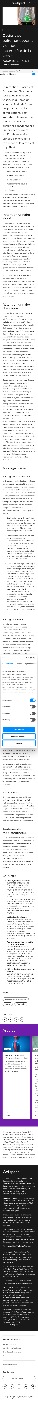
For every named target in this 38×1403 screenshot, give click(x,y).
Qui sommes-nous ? (10, 1344)
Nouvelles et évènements (12, 1352)
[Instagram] (33, 1386)
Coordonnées (8, 1372)
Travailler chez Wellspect (12, 1348)
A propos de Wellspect (12, 1339)
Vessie (7, 1004)
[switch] (33, 706)
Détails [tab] (19, 664)
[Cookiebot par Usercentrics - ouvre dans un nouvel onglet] (27, 658)
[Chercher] (30, 3)
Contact (5, 1356)
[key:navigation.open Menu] (4, 3)
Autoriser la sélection (19, 736)
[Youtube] (26, 1386)
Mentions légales (10, 1364)
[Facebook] (5, 1019)
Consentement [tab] (7, 664)
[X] (16, 1019)
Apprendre (21, 1004)
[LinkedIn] (10, 1019)
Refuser (19, 743)
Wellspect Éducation (8, 74)
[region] (19, 1077)
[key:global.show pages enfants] (33, 74)
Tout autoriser (19, 729)
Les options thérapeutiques (15, 999)
